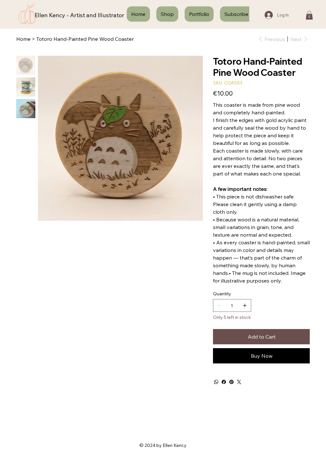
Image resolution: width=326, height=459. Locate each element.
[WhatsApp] (216, 382)
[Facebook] (224, 382)
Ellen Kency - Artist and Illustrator (79, 15)
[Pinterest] (231, 382)
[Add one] (244, 305)
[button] (309, 15)
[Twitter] (239, 382)
